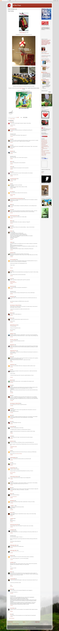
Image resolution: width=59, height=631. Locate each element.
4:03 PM (11, 547)
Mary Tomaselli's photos (46, 60)
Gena (11, 614)
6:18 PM (11, 256)
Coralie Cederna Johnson (14, 476)
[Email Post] (21, 117)
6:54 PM (11, 293)
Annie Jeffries (12, 608)
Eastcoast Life (43, 144)
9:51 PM (11, 586)
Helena (11, 589)
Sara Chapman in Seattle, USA (15, 305)
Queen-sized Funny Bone (45, 150)
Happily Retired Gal (13, 350)
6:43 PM (11, 283)
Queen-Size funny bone (14, 215)
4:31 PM (11, 188)
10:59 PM (11, 593)
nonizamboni (12, 529)
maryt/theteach (44, 51)
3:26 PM (11, 142)
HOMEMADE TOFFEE (13, 446)
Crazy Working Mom (44, 142)
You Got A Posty (12, 281)
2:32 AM (11, 438)
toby (11, 139)
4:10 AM (11, 605)
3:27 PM (11, 148)
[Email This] (23, 117)
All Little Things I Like (13, 282)
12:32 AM (11, 418)
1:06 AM (11, 616)
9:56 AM (11, 611)
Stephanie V (12, 333)
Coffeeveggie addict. (13, 545)
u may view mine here (13, 496)
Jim (10, 369)
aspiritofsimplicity (13, 457)
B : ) (10, 481)
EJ (10, 450)
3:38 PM (11, 158)
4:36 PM (11, 195)
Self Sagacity (12, 500)
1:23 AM (11, 423)
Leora (11, 209)
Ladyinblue (12, 518)
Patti (11, 270)
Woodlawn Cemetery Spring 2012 (48, 62)
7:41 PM (11, 302)
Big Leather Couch (44, 141)
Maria (11, 415)
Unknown (11, 555)
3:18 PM (11, 136)
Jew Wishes (12, 562)
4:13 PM (11, 552)
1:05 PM (11, 515)
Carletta (11, 242)
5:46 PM (11, 228)
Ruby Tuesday (12, 118)
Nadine (11, 161)
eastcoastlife (12, 426)
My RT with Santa (12, 472)
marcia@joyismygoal (13, 178)
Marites (11, 220)
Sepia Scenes (44, 66)
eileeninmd (12, 252)
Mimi (42, 149)
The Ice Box (43, 151)
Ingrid (11, 408)
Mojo (11, 171)
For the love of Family (18, 453)
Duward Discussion (44, 143)
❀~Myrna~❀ (12, 505)
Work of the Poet (15, 5)
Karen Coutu (12, 286)
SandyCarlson (12, 364)
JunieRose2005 (12, 578)
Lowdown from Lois (44, 148)
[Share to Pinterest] (26, 117)
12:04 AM (11, 392)
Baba (11, 487)
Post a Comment (11, 618)
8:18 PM (11, 315)
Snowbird (11, 151)
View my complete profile (45, 53)
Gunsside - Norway (13, 339)
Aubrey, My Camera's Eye (14, 524)
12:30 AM (11, 412)
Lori (10, 462)
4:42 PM (11, 201)
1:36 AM (11, 433)
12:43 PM (11, 509)
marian (11, 166)
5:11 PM (11, 206)
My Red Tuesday (12, 194)
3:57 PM (11, 542)
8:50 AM (11, 497)
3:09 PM (11, 131)
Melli (11, 395)
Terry (11, 385)
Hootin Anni (12, 441)
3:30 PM (11, 153)
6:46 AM (11, 473)
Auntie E (11, 512)
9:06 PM (11, 361)
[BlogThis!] (24, 117)
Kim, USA (11, 191)
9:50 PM (11, 377)
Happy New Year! (47, 82)
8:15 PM (11, 310)
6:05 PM (11, 239)
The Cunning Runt (13, 259)
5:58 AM (11, 454)
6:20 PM (11, 275)
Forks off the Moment (44, 145)
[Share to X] (25, 117)
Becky (11, 356)
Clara (11, 421)
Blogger (35, 627)
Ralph (11, 204)
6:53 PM (11, 288)
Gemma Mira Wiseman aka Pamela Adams (16, 198)
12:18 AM (11, 405)
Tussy (11, 278)
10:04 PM (11, 382)
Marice (11, 493)
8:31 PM (11, 330)
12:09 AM (11, 400)
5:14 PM (11, 559)
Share (42, 172)
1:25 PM (11, 521)
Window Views (44, 72)
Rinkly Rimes (12, 296)
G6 (10, 183)
